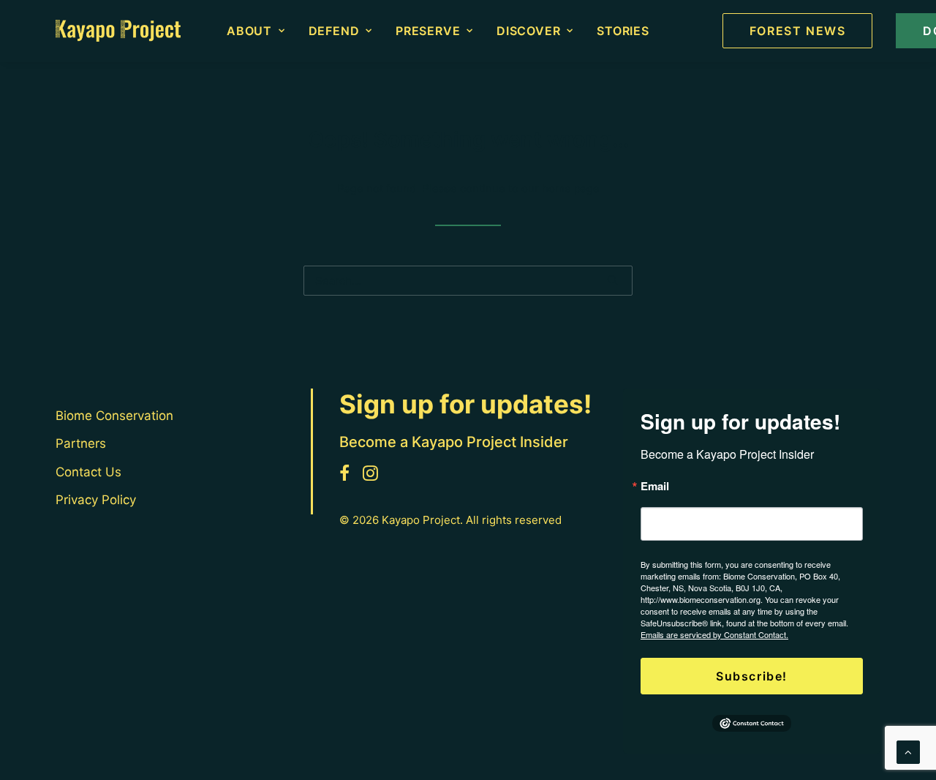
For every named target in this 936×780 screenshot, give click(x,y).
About (249, 30)
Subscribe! (752, 676)
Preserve (428, 30)
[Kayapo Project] (118, 31)
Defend (334, 30)
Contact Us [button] (88, 472)
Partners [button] (81, 443)
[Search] (468, 281)
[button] (612, 279)
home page (571, 188)
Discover (528, 30)
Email (655, 486)
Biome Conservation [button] (114, 415)
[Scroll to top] (908, 751)
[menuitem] (255, 30)
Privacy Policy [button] (96, 499)
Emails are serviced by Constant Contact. (714, 634)
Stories (623, 30)
